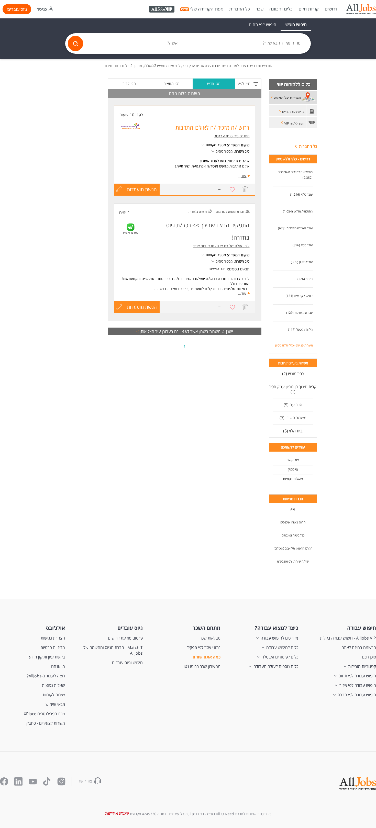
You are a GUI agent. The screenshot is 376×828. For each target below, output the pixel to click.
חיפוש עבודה (361, 627)
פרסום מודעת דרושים (125, 638)
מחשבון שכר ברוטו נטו (202, 666)
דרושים (331, 9)
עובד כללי (307, 194)
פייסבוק (293, 469)
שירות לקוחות (54, 695)
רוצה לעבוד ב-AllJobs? (46, 676)
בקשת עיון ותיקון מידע (47, 657)
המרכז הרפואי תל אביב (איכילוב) (293, 548)
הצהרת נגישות (53, 638)
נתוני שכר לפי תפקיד (203, 647)
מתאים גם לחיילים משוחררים (295, 172)
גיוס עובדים (17, 9)
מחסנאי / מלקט (303, 211)
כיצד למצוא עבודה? (276, 627)
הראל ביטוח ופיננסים (292, 522)
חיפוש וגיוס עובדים (127, 662)
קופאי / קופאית (303, 296)
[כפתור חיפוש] (75, 43)
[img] (360, 9)
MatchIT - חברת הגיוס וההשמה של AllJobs (113, 650)
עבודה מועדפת (304, 312)
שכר (259, 9)
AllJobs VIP (162, 10)
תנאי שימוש (55, 704)
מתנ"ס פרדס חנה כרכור (232, 135)
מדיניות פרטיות (52, 647)
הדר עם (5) (293, 405)
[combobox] (249, 43)
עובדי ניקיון (306, 262)
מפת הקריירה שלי (206, 9)
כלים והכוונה (281, 9)
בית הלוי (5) (293, 431)
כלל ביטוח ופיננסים (293, 535)
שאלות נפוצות (293, 478)
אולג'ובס (55, 627)
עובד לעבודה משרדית (299, 228)
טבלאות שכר (210, 638)
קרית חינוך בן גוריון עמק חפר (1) (292, 389)
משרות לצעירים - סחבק (45, 723)
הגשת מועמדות (142, 189)
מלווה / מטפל (304, 329)
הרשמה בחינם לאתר (359, 647)
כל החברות (239, 9)
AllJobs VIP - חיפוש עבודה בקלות (348, 638)
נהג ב (309, 279)
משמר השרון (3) (293, 418)
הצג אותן (145, 331)
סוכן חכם (369, 657)
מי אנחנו (58, 666)
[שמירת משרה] (232, 189)
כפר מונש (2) (293, 373)
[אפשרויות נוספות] (219, 189)
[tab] (296, 24)
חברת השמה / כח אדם (230, 211)
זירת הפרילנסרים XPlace (44, 714)
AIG (292, 509)
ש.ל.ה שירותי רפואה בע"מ (293, 561)
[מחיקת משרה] (245, 189)
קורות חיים (308, 9)
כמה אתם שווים (206, 657)
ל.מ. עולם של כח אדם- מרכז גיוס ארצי (221, 245)
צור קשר (293, 459)
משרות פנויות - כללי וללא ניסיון (294, 345)
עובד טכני (307, 245)
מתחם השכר (206, 627)
